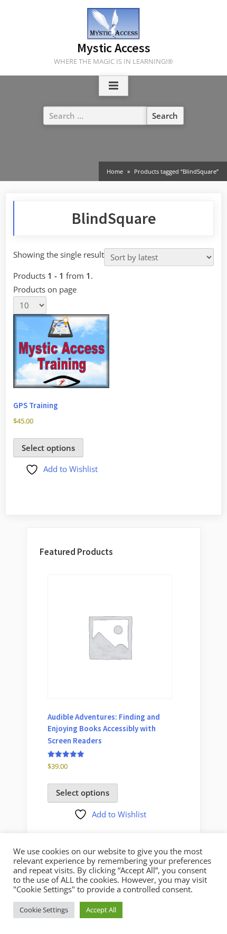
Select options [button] (82, 792)
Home (115, 171)
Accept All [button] (101, 909)
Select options (48, 447)
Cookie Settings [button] (44, 909)
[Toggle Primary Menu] (113, 86)
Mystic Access (113, 48)
